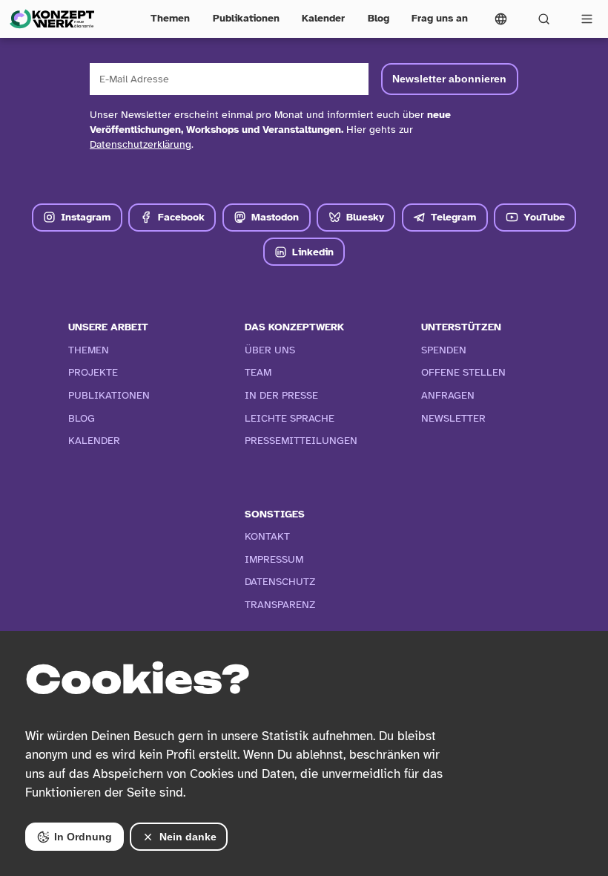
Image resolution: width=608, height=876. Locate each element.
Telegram (453, 217)
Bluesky (365, 217)
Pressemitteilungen (301, 440)
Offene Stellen (463, 372)
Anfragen (448, 395)
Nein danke (188, 837)
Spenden (443, 350)
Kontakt (267, 536)
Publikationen (246, 18)
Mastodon (275, 217)
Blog (378, 18)
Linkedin (313, 252)
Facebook (181, 217)
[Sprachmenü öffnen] (501, 19)
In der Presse (281, 395)
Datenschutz (280, 581)
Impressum (274, 559)
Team (258, 372)
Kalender (323, 18)
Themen (170, 18)
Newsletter (453, 418)
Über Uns (270, 350)
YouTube (544, 217)
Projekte (93, 372)
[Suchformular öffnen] (543, 19)
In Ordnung (83, 837)
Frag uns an (440, 18)
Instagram (85, 217)
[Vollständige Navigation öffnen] (586, 19)
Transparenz (280, 604)
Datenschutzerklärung (140, 144)
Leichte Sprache (289, 418)
